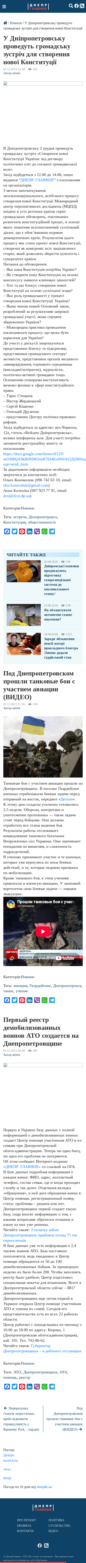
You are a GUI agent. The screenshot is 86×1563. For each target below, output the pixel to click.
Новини (16, 23)
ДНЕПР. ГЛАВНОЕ (37, 180)
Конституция (14, 522)
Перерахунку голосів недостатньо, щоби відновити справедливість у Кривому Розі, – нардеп (21, 1418)
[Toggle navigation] (4, 6)
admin (16, 73)
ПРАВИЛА (24, 1525)
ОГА (63, 1372)
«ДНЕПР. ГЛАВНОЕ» (22, 1166)
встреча (20, 517)
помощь (10, 1377)
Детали (67, 799)
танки (8, 991)
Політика (57, 1520)
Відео (53, 1531)
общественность (42, 522)
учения (22, 991)
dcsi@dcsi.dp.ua (16, 496)
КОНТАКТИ (25, 1531)
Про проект (26, 1520)
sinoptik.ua (44, 1487)
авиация (20, 985)
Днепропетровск (43, 517)
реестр (24, 1377)
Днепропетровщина (40, 1372)
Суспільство (59, 1525)
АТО (17, 1372)
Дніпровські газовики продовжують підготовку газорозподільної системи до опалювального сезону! (61, 580)
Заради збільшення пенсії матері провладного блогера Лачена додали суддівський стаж (61, 648)
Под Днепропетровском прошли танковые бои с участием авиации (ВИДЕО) (65, 1418)
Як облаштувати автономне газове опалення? (58, 614)
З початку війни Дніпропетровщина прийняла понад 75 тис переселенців (40, 1235)
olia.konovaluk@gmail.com (25, 485)
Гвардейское (40, 985)
